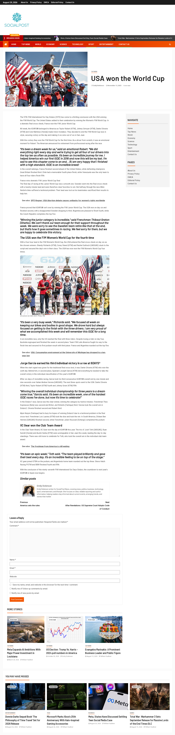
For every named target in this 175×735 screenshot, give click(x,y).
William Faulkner (27, 660)
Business (91, 713)
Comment (14, 526)
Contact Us (69, 2)
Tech (48, 713)
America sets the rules (30, 504)
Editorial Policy (57, 2)
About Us (24, 2)
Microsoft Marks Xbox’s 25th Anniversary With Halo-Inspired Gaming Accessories (63, 720)
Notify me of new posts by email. (25, 593)
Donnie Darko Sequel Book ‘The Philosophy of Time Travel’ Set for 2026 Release (22, 720)
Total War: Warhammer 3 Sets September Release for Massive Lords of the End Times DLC (129, 38)
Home (13, 44)
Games (132, 713)
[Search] (169, 44)
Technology (77, 44)
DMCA (46, 2)
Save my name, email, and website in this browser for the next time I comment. (45, 585)
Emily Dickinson (98, 85)
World (38, 44)
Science (63, 44)
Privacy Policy (36, 2)
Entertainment (106, 44)
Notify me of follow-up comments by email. (30, 589)
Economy (50, 44)
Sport (91, 44)
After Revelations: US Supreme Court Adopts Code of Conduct (87, 505)
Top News (25, 44)
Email (12, 568)
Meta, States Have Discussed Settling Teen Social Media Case (61, 38)
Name (13, 560)
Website (13, 576)
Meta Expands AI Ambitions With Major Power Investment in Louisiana (24, 653)
